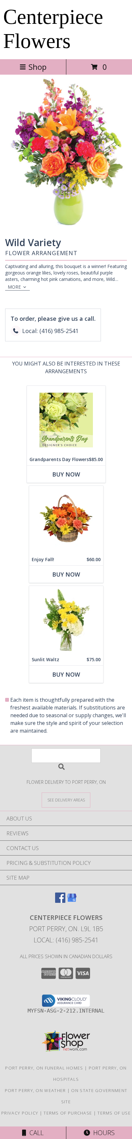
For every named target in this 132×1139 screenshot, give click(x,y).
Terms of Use (114, 1113)
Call (35, 1132)
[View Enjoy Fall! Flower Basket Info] (66, 520)
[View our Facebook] (60, 900)
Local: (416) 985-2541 (66, 940)
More (14, 287)
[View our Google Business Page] (72, 900)
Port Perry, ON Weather (35, 1090)
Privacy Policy (19, 1113)
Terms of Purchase (68, 1113)
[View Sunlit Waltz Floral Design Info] (66, 620)
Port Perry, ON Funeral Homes (44, 1068)
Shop (37, 66)
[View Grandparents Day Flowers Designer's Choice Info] (66, 420)
